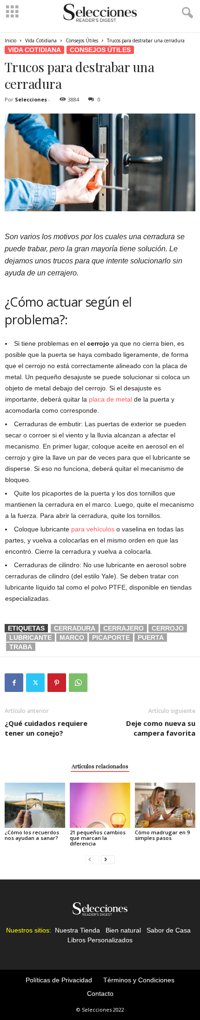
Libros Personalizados (100, 940)
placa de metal (110, 399)
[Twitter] (35, 682)
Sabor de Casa (169, 930)
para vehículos (92, 529)
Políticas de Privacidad (59, 980)
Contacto (100, 993)
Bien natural (123, 930)
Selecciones (31, 99)
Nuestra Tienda (77, 930)
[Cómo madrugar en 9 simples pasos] (165, 805)
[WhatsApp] (78, 682)
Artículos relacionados (100, 766)
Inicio (10, 40)
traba (20, 647)
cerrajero (123, 628)
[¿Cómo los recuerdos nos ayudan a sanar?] (35, 805)
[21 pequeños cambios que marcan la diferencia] (100, 805)
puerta (151, 637)
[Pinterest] (56, 682)
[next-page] (108, 859)
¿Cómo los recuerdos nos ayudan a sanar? (32, 835)
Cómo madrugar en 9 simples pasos (162, 835)
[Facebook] (14, 682)
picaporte (111, 637)
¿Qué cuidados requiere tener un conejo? (46, 728)
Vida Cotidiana (41, 40)
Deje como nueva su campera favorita (160, 728)
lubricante (30, 637)
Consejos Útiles (82, 40)
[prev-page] (92, 859)
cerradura (74, 628)
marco (72, 637)
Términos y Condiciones (138, 980)
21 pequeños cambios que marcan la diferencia (98, 838)
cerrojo (168, 628)
